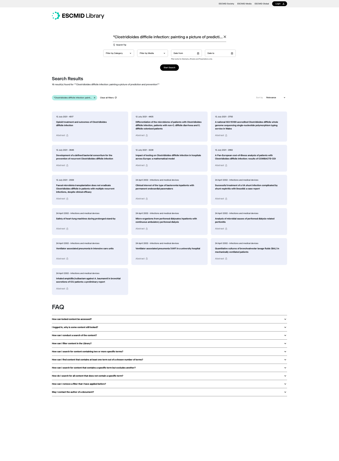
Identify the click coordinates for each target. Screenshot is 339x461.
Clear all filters (107, 97)
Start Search (169, 67)
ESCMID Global (262, 4)
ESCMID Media (244, 4)
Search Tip (121, 45)
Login (278, 3)
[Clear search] (225, 36)
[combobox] (118, 53)
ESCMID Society (226, 4)
